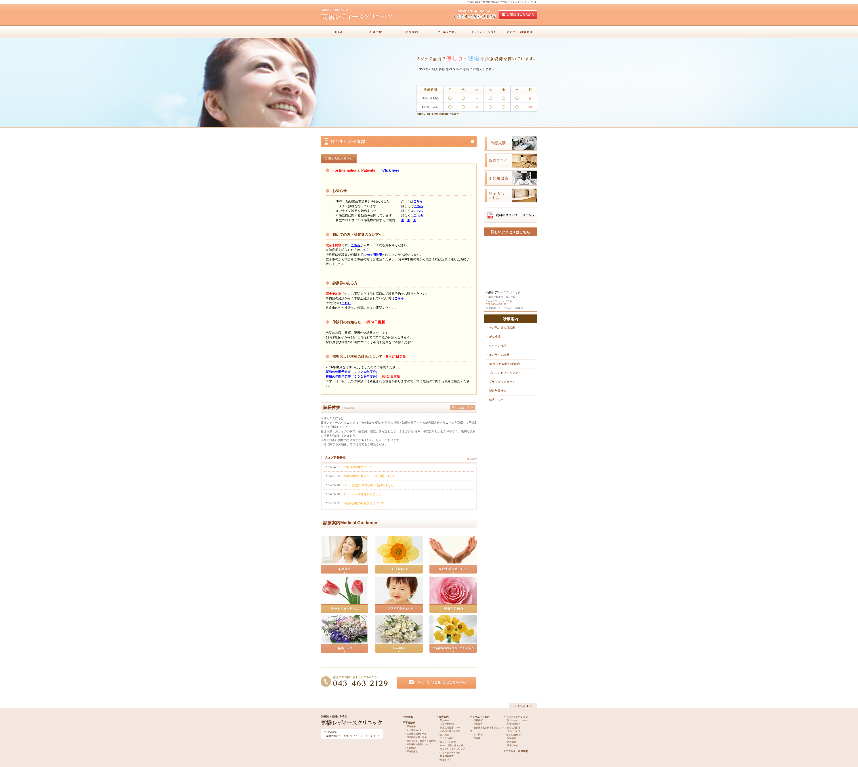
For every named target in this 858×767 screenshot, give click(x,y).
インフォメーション (517, 716)
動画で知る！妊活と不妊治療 (421, 741)
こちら (418, 201)
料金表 (477, 738)
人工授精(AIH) (414, 730)
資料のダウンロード (517, 720)
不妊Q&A (411, 748)
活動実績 (511, 738)
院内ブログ (512, 745)
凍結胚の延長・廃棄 (417, 737)
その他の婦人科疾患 (502, 327)
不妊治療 (410, 722)
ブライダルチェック (502, 381)
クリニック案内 (481, 716)
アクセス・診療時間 (517, 751)
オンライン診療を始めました (362, 494)
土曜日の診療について (357, 467)
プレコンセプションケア (505, 372)
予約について (514, 731)
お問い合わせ (514, 734)
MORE (473, 459)
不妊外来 (411, 726)
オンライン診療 (499, 354)
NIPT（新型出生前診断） (505, 364)
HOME (409, 716)
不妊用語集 (412, 751)
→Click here (389, 170)
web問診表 (374, 254)
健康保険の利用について (419, 744)
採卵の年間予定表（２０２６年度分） (352, 372)
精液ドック (496, 399)
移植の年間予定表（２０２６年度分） (352, 376)
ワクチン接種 (497, 345)
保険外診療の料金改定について (363, 503)
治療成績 (511, 742)
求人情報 (478, 734)
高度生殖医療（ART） (451, 727)
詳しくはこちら (463, 407)
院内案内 (478, 724)
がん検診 (494, 336)
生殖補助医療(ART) (416, 733)
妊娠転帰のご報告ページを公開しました (369, 476)
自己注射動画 (514, 727)
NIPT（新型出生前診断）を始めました (368, 485)
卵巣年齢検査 (497, 390)
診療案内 (444, 716)
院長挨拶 (478, 720)
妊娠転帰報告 (514, 724)
